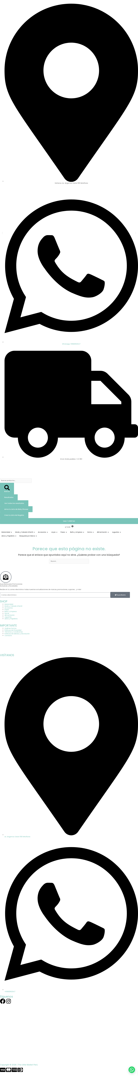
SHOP (3, 601)
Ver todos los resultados (14, 503)
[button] (2, 233)
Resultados (8, 497)
